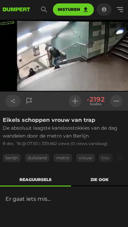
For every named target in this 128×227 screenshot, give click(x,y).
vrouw (85, 157)
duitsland (37, 157)
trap (106, 157)
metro (62, 157)
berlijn (11, 157)
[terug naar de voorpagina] (16, 9)
